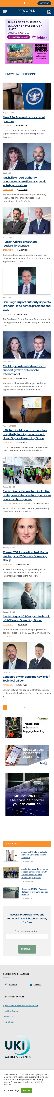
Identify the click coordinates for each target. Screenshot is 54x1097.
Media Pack (8, 1022)
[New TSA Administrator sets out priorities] (27, 96)
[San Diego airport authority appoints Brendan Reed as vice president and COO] (27, 280)
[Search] (49, 11)
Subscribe (44, 3)
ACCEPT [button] (26, 1090)
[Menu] (5, 11)
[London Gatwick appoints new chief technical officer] (27, 655)
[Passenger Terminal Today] (26, 11)
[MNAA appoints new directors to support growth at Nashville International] (27, 344)
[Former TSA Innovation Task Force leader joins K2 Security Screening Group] (27, 531)
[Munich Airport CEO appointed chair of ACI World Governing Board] (27, 595)
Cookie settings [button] (11, 1090)
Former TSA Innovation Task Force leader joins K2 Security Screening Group (25, 556)
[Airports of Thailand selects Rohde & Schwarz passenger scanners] (11, 855)
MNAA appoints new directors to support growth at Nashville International (24, 370)
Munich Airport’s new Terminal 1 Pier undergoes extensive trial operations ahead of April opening (27, 495)
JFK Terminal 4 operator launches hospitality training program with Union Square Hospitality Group (25, 434)
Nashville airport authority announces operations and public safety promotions (24, 181)
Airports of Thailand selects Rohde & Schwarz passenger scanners (34, 855)
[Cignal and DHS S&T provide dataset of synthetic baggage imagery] (11, 892)
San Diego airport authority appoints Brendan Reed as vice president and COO (27, 306)
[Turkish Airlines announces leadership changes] (27, 220)
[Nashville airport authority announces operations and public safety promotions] (27, 156)
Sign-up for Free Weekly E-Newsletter (20, 1006)
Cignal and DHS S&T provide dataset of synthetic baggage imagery (35, 892)
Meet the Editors (10, 1011)
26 (25, 707)
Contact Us (8, 1017)
